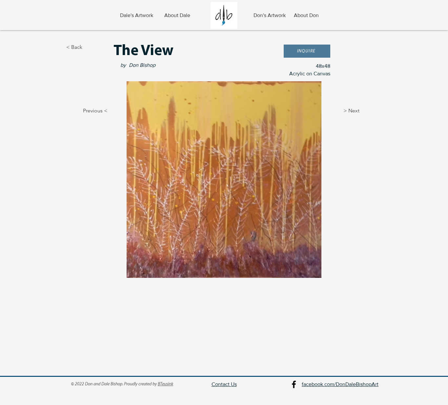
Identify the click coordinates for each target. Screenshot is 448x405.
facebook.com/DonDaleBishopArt (340, 384)
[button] (307, 51)
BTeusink (165, 384)
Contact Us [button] (224, 384)
